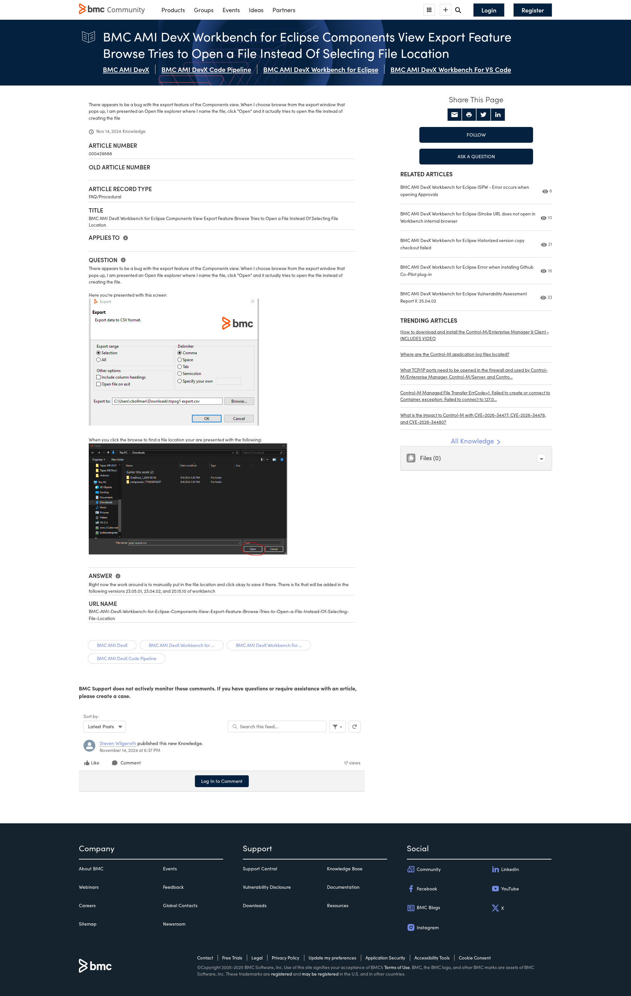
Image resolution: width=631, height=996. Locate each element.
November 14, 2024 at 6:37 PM (130, 750)
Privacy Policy (285, 958)
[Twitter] (483, 115)
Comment (131, 762)
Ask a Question (476, 156)
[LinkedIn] (498, 115)
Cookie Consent (475, 958)
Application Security (385, 958)
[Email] (454, 115)
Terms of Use (397, 967)
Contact (205, 958)
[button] (541, 458)
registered (281, 974)
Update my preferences (332, 958)
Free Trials (232, 958)
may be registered (320, 974)
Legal (257, 958)
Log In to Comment (222, 781)
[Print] (469, 115)
